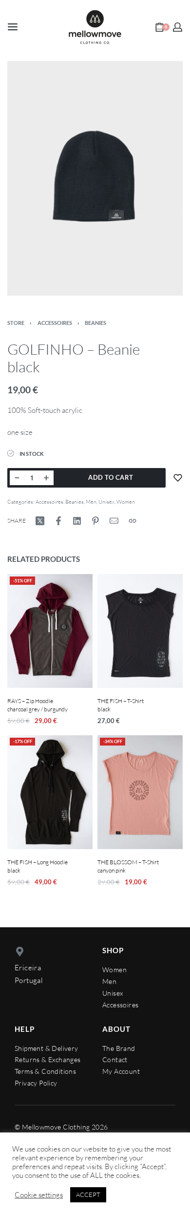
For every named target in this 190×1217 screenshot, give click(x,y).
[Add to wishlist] (178, 478)
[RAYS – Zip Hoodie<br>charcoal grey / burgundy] (50, 631)
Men (91, 501)
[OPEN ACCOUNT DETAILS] (177, 27)
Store (15, 323)
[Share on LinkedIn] (77, 520)
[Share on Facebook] (58, 520)
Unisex (106, 501)
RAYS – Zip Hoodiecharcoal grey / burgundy (37, 705)
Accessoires (55, 323)
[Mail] (114, 520)
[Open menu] (12, 27)
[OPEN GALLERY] (95, 178)
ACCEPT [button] (88, 1194)
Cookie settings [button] (39, 1195)
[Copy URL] (132, 520)
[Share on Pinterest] (95, 520)
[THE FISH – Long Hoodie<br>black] (50, 792)
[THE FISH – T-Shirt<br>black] (140, 631)
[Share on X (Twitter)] (40, 520)
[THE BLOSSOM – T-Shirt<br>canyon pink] (140, 792)
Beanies (95, 323)
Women (125, 501)
